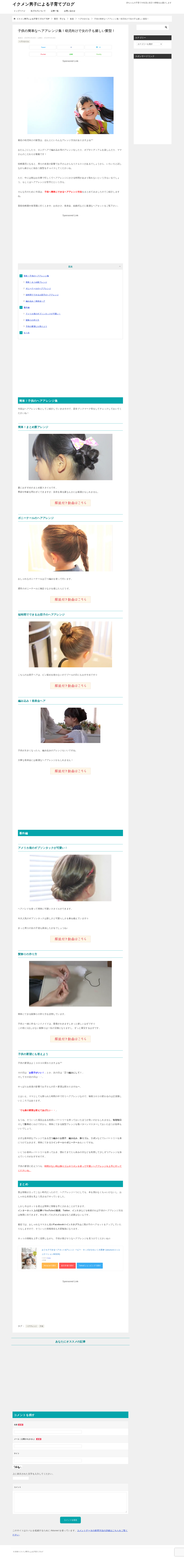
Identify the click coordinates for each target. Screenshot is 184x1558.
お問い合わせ (69, 11)
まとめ (26, 333)
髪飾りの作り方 (32, 320)
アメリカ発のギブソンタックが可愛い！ (43, 314)
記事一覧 (55, 11)
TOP (33, 19)
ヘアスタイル (24, 41)
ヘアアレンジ (32, 1326)
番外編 (26, 307)
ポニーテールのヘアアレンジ (38, 288)
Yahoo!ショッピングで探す (90, 1266)
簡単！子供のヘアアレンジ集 (36, 276)
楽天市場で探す (67, 1266)
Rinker (49, 1258)
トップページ (19, 11)
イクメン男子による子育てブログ (44, 4)
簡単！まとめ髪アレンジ (36, 282)
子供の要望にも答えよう (36, 326)
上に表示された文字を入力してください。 (34, 1474)
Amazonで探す (50, 1266)
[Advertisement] (70, 69)
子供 (41, 1326)
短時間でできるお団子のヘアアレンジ (42, 295)
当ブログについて (38, 11)
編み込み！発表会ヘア (35, 301)
